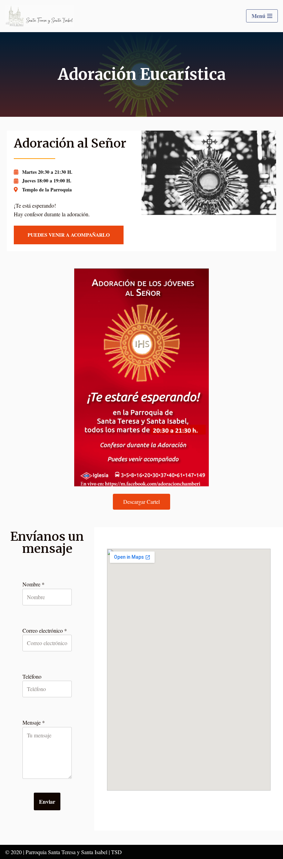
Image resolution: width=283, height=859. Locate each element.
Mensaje (33, 722)
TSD (116, 852)
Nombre (33, 584)
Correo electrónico (44, 630)
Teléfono (31, 676)
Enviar (47, 801)
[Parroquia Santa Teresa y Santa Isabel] (39, 16)
